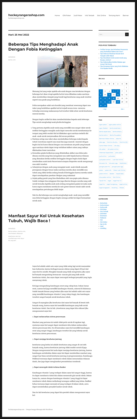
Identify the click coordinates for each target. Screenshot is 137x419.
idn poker (102, 149)
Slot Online (101, 15)
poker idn (108, 170)
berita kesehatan (115, 128)
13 (118, 95)
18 (109, 98)
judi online (102, 156)
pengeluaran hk (104, 166)
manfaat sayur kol (14, 238)
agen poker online (115, 124)
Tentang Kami (114, 15)
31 (105, 105)
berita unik (12, 60)
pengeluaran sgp (117, 166)
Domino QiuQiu (112, 142)
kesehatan (103, 216)
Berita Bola (103, 203)
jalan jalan (118, 152)
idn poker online (113, 149)
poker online (103, 173)
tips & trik (103, 224)
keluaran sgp (113, 163)
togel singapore (104, 187)
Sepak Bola (120, 173)
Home (57, 15)
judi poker (111, 156)
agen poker (103, 124)
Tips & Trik (102, 180)
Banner (126, 15)
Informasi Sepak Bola (106, 152)
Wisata (121, 187)
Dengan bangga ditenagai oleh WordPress (39, 409)
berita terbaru (12, 231)
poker (101, 170)
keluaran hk (103, 163)
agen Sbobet (103, 128)
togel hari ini (117, 180)
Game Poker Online (105, 145)
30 (101, 105)
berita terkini (103, 135)
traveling (114, 187)
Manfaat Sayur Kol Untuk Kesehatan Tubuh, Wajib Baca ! (46, 218)
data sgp (102, 142)
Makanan (20, 233)
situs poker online (105, 177)
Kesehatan (123, 163)
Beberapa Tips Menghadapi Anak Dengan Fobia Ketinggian (43, 47)
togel (109, 180)
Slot (101, 220)
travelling (103, 228)
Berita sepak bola (105, 131)
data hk (118, 138)
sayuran (13, 240)
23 (100, 102)
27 (118, 102)
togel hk (102, 184)
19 (113, 98)
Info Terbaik (89, 15)
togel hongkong (112, 184)
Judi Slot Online (118, 159)
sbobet (112, 173)
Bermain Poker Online (106, 138)
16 (100, 98)
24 (105, 102)
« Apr (104, 109)
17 (105, 98)
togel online (123, 184)
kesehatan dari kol (14, 236)
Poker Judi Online (119, 170)
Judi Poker (78, 15)
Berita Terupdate (115, 135)
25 (109, 102)
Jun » (122, 109)
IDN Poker (67, 15)
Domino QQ (123, 142)
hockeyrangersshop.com (26, 15)
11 (109, 95)
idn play (117, 145)
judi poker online (105, 159)
